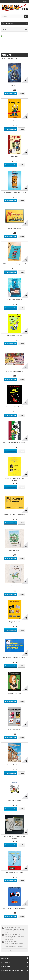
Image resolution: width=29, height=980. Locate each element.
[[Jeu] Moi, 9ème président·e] (14, 359)
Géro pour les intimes (14, 800)
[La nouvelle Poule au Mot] (14, 323)
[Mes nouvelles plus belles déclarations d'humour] (14, 645)
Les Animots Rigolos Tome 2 (14, 872)
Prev (21, 50)
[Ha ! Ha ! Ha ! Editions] (14, 7)
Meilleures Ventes (10, 58)
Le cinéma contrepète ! (14, 729)
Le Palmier (14, 85)
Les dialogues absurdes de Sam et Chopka (15, 479)
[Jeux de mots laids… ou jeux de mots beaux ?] (14, 824)
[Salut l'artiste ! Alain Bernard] (14, 394)
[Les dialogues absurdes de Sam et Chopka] (14, 466)
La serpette (14, 156)
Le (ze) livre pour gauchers (14, 299)
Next (25, 50)
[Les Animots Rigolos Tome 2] (14, 860)
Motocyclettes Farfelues (14, 228)
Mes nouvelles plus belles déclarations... (14, 657)
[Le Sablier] (14, 108)
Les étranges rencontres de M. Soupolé (14, 192)
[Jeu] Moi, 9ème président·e (14, 371)
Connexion (25, 1)
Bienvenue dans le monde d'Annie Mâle (14, 908)
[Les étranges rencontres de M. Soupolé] (14, 180)
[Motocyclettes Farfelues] (14, 216)
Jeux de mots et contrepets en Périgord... (15, 442)
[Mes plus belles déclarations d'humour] (14, 502)
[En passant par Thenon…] (14, 752)
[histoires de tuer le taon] (14, 681)
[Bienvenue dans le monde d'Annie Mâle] (14, 896)
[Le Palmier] (14, 72)
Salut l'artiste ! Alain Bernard (14, 407)
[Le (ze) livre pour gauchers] (14, 287)
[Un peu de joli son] (14, 609)
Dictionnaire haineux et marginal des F (14, 264)
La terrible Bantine (14, 550)
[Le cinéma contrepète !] (14, 716)
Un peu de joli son (14, 622)
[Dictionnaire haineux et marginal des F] (14, 251)
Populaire (6, 55)
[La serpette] (14, 144)
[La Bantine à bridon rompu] (14, 573)
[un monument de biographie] (14, 43)
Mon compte (5, 966)
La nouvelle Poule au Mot (14, 335)
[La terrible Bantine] (14, 538)
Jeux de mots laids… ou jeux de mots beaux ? (14, 837)
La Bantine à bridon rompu (14, 586)
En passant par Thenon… (14, 765)
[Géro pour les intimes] (14, 788)
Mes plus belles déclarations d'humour (14, 514)
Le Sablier (14, 121)
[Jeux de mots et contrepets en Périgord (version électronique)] (14, 430)
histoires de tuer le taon (14, 693)
